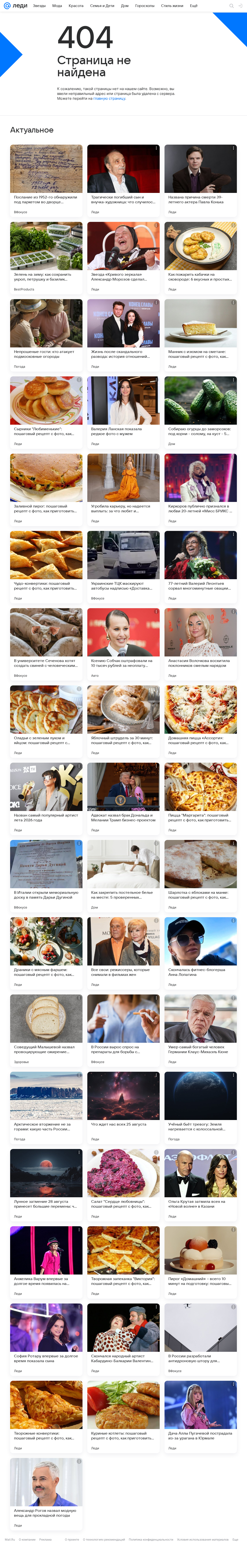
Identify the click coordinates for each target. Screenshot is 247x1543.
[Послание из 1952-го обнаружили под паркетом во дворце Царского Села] (46, 181)
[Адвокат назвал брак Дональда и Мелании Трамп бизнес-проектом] (123, 799)
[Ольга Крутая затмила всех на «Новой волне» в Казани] (201, 1185)
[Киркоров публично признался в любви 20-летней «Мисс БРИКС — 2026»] (201, 490)
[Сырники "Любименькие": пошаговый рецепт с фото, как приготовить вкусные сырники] (46, 412)
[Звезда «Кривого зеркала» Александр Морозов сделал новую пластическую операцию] (123, 258)
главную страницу (109, 98)
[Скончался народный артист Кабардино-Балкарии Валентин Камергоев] (123, 1339)
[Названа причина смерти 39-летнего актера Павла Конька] (201, 181)
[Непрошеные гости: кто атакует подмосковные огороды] (46, 335)
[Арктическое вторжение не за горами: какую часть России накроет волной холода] (46, 1108)
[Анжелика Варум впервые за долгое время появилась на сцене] (46, 1262)
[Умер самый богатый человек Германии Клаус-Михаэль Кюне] (201, 1030)
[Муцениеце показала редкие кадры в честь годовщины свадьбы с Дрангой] (123, 1494)
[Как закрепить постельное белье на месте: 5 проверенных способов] (123, 876)
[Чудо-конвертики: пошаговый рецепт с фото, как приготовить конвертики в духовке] (46, 567)
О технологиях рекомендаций (104, 1539)
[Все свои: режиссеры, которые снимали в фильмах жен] (123, 953)
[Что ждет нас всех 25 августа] (123, 1108)
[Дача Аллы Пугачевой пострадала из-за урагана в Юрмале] (201, 1417)
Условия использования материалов (203, 1539)
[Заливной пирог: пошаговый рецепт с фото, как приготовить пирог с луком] (46, 490)
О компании (27, 1539)
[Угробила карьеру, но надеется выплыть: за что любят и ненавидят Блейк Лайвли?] (123, 490)
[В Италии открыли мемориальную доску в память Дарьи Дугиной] (46, 876)
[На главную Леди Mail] (19, 6)
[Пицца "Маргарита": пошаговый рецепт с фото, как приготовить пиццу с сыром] (201, 799)
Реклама (45, 1539)
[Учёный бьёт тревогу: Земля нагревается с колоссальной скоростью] (201, 1108)
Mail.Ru (10, 1539)
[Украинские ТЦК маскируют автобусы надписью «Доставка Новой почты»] (123, 567)
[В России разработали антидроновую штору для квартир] (201, 1339)
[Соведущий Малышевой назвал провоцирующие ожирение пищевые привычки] (46, 1030)
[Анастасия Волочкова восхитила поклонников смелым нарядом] (201, 644)
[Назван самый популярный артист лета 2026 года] (46, 799)
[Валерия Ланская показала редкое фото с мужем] (123, 412)
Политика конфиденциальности (151, 1539)
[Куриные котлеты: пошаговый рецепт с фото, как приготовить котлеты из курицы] (123, 1417)
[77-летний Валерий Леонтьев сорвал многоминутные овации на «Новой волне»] (201, 567)
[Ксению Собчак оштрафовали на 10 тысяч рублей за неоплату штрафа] (123, 644)
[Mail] (7, 6)
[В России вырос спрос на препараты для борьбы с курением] (123, 1030)
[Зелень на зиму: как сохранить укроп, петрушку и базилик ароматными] (46, 258)
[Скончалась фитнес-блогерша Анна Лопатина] (201, 953)
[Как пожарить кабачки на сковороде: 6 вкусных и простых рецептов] (201, 258)
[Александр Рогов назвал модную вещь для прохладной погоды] (46, 1494)
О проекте (72, 1539)
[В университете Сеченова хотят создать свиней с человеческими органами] (46, 644)
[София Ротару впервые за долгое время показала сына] (46, 1339)
